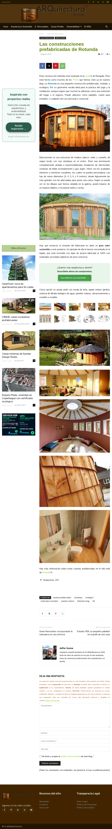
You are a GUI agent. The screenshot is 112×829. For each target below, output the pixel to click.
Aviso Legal (82, 801)
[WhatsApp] (62, 66)
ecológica (89, 597)
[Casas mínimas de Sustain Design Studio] (18, 340)
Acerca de (44, 807)
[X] (103, 2)
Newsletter (6, 2)
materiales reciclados (49, 601)
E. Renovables (41, 26)
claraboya (78, 597)
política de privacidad (70, 756)
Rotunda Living (83, 601)
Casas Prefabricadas (46, 38)
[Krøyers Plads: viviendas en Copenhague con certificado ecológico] (18, 380)
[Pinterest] (93, 2)
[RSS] (98, 2)
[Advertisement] (75, 586)
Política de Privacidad (52, 700)
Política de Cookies (85, 807)
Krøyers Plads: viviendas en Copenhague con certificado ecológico (17, 398)
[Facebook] (88, 2)
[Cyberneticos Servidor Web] (18, 424)
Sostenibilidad (73, 26)
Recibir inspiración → (18, 127)
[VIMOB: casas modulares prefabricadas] (18, 305)
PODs (76, 80)
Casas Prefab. (57, 26)
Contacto (43, 804)
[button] (106, 26)
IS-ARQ (87, 26)
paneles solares (67, 601)
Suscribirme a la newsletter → (74, 278)
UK (94, 601)
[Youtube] (108, 2)
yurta (87, 76)
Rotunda (46, 572)
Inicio (5, 26)
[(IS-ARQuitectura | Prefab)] (56, 14)
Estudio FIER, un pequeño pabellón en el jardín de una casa (93, 633)
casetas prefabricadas (62, 597)
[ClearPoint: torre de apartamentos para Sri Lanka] (18, 267)
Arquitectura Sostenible (21, 26)
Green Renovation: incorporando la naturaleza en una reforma (55, 633)
